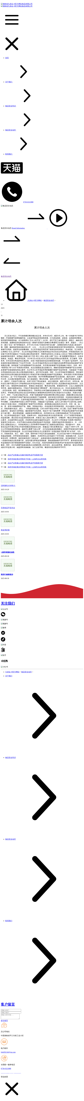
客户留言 (8, 1004)
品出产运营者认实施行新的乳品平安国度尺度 (25, 455)
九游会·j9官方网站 (35, 300)
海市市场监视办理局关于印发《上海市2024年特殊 (27, 459)
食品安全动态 (6, 276)
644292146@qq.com (8, 1052)
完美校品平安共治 (8, 508)
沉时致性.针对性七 (8, 485)
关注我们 (8, 603)
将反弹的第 (5, 530)
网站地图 (25, 1072)
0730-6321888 (28, 202)
